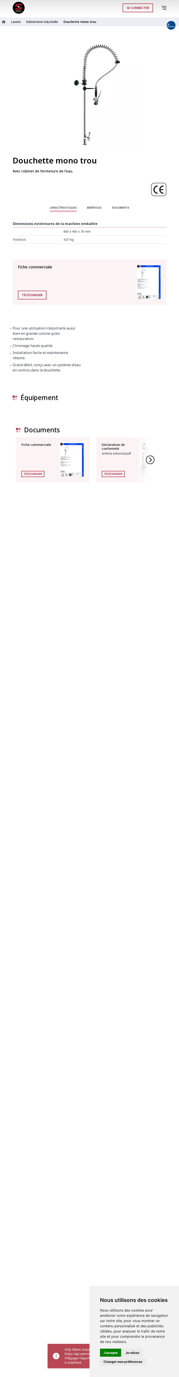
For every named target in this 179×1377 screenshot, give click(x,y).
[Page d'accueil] (19, 8)
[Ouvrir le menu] (165, 8)
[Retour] (158, 8)
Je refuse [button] (132, 1353)
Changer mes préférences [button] (122, 1361)
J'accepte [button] (110, 1353)
